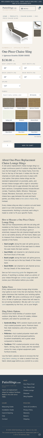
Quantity (7, 141)
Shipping (26, 419)
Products (14, 16)
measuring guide (17, 272)
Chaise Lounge (28, 390)
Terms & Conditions (30, 407)
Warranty (26, 413)
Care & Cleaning (7, 413)
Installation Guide (8, 410)
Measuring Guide (7, 407)
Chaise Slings (26, 16)
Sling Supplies (28, 396)
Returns (26, 416)
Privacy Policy (28, 410)
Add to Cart (27, 145)
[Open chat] (39, 434)
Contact (5, 419)
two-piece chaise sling (29, 199)
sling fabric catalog (9, 358)
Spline (4, 81)
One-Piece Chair (28, 384)
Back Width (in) (28, 72)
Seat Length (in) (9, 64)
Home (5, 16)
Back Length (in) (9, 72)
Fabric (4, 91)
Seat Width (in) (28, 64)
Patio (9, 8)
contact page (26, 278)
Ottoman (26, 393)
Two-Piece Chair (29, 387)
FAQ (3, 416)
